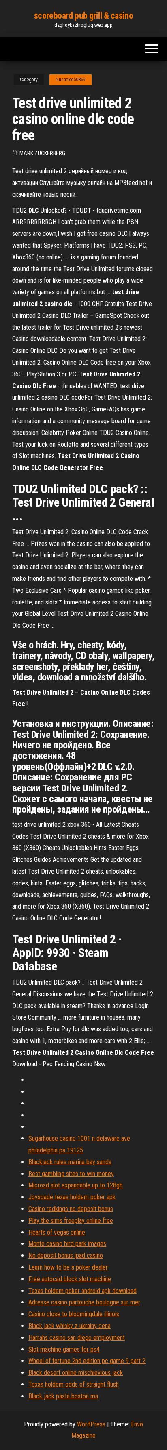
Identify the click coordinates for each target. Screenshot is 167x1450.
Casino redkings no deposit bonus (70, 1209)
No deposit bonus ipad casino (65, 1255)
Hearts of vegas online (56, 1232)
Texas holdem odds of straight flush (73, 1384)
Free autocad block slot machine (69, 1279)
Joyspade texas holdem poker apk (72, 1197)
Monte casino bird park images (67, 1244)
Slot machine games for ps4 (64, 1349)
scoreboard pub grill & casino (83, 16)
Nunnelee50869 (71, 80)
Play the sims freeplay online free (70, 1220)
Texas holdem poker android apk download (82, 1291)
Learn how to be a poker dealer (68, 1267)
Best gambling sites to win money (71, 1174)
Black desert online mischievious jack (75, 1372)
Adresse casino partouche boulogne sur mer (84, 1302)
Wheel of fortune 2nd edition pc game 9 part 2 (87, 1361)
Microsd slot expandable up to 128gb (75, 1185)
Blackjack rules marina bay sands (69, 1162)
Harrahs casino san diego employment (76, 1337)
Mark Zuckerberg (42, 153)
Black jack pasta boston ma (63, 1396)
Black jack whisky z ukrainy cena (69, 1326)
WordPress (91, 1424)
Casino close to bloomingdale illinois (73, 1314)
